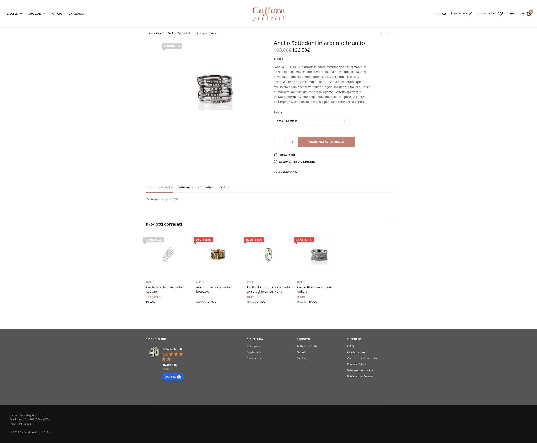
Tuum (278, 59)
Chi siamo (76, 14)
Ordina (224, 187)
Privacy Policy (356, 364)
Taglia (278, 112)
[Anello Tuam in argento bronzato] (218, 255)
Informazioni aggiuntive (196, 187)
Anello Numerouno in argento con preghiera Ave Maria (268, 289)
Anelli (171, 33)
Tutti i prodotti (307, 346)
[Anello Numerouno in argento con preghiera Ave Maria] (268, 255)
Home (149, 33)
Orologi (34, 14)
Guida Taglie (356, 352)
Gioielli (12, 14)
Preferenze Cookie (360, 376)
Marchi (56, 14)
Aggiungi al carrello (326, 142)
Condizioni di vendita (362, 358)
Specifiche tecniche (159, 187)
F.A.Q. (351, 346)
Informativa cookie (360, 370)
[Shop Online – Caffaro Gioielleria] (268, 13)
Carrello (511, 13)
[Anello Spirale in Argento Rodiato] (168, 255)
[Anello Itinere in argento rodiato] (319, 255)
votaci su (170, 377)
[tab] (162, 189)
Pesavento (153, 297)
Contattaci (253, 352)
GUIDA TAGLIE (287, 154)
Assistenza (253, 358)
